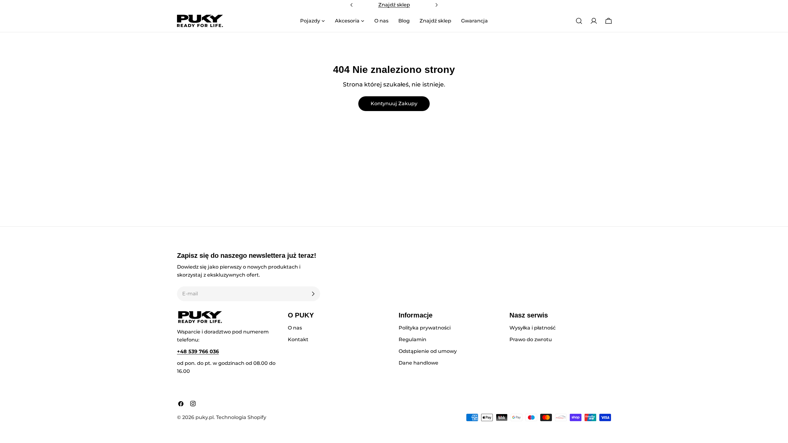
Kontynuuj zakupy (394, 103)
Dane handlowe (418, 363)
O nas (295, 328)
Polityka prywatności (425, 328)
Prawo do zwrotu (530, 339)
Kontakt (298, 339)
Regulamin (412, 339)
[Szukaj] (579, 21)
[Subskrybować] (313, 293)
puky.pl (204, 417)
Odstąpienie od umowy (428, 351)
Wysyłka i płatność (532, 328)
